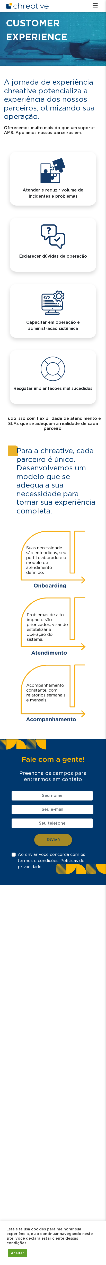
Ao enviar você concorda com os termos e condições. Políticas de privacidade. (51, 861)
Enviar (53, 840)
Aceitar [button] (17, 1253)
